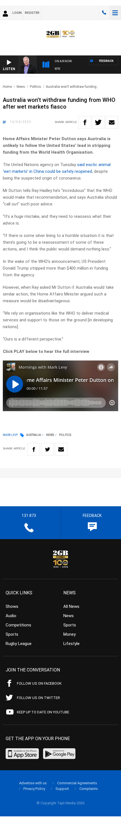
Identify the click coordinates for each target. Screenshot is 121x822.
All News (71, 606)
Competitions (18, 625)
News (21, 87)
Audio (11, 615)
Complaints (88, 789)
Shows (12, 606)
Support (62, 789)
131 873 (104, 13)
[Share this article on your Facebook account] (85, 122)
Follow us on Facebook (39, 683)
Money (69, 634)
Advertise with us (33, 783)
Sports (12, 634)
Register (32, 13)
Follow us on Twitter (38, 698)
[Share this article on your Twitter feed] (98, 122)
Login (17, 13)
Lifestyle (71, 643)
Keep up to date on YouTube (43, 712)
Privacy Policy (34, 789)
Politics (35, 87)
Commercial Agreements (77, 783)
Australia (33, 434)
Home (7, 87)
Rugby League (19, 643)
